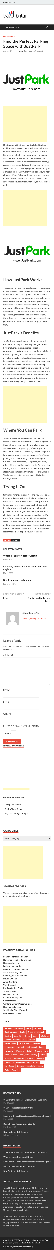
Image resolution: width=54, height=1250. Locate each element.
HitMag (29, 1247)
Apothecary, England (12, 972)
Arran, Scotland (10, 981)
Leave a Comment (36, 51)
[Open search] (47, 27)
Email (6, 702)
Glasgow (16, 1039)
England (8, 1039)
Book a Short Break (13, 809)
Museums (20, 1051)
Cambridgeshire (11, 1032)
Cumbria (8, 1036)
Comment (9, 655)
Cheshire (31, 1032)
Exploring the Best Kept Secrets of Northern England (27, 1116)
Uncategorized (9, 37)
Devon (27, 1036)
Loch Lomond (32, 1047)
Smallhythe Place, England (15, 1010)
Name (6, 690)
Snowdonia (31, 1066)
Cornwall (40, 1032)
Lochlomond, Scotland (13, 966)
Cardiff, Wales (9, 1000)
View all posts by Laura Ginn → (34, 620)
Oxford (42, 1055)
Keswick (32, 1039)
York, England (9, 985)
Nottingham (24, 1055)
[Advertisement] (25, 124)
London (42, 1047)
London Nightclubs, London (15, 956)
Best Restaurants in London (17, 580)
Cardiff (22, 1032)
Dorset (35, 1036)
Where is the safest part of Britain (20, 555)
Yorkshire (16, 1070)
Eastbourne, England (12, 997)
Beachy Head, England (13, 1013)
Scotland (35, 1062)
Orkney (34, 1055)
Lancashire (36, 1043)
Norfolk (29, 1051)
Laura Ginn (23, 51)
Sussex (40, 1066)
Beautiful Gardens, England (15, 969)
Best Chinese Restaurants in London (19, 1124)
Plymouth (40, 1058)
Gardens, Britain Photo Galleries (17, 1003)
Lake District (24, 1043)
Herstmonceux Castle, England (17, 960)
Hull (24, 1039)
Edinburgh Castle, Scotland (15, 975)
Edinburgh (44, 1036)
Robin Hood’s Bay (23, 1062)
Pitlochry (30, 1058)
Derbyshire (18, 1036)
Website (7, 714)
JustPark (16, 540)
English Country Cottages (16, 813)
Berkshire (37, 1028)
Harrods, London (10, 994)
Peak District (19, 1058)
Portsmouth (9, 1062)
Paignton (8, 1058)
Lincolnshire (9, 1047)
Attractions (18, 1028)
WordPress (18, 1247)
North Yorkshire (11, 1055)
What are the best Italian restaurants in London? (25, 1099)
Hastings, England (11, 963)
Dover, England (10, 978)
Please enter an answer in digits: (21, 726)
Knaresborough (10, 1043)
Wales (7, 1070)
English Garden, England (14, 988)
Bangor (28, 1028)
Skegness (20, 1066)
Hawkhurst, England (12, 1007)
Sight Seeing (9, 1066)
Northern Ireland (41, 1051)
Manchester (9, 1051)
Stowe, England (10, 991)
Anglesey (8, 1028)
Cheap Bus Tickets (13, 804)
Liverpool (20, 1047)
